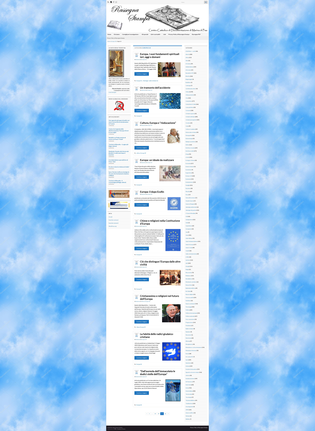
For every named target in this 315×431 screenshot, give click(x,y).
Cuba (187, 126)
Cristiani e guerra (190, 113)
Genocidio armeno (190, 197)
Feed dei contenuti (113, 220)
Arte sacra (188, 70)
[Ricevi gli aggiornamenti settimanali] (116, 2)
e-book (187, 157)
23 (155, 413)
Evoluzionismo (189, 182)
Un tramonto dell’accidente (155, 87)
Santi (187, 360)
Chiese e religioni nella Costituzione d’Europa (160, 222)
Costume (188, 110)
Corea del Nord (189, 107)
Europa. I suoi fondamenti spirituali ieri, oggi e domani (159, 55)
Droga (187, 154)
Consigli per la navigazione (130, 34)
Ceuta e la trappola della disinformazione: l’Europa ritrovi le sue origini (119, 130)
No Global (188, 291)
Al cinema (188, 63)
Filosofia (188, 191)
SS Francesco (189, 381)
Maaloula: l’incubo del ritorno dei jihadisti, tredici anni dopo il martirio (119, 153)
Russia (187, 353)
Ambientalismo (189, 67)
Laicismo (188, 260)
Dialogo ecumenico (190, 141)
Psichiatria (188, 325)
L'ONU (187, 257)
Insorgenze (188, 229)
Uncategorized (189, 406)
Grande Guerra (189, 201)
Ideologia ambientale (191, 207)
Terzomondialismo (190, 400)
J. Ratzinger (145, 80)
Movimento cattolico (191, 282)
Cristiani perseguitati (191, 120)
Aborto (187, 54)
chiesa (138, 327)
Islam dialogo (189, 238)
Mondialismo (189, 278)
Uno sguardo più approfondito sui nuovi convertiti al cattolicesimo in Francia (119, 122)
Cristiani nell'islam (190, 116)
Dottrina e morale (190, 148)
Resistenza (188, 338)
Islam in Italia (189, 247)
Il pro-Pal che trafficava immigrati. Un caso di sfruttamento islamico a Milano (119, 173)
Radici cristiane (189, 328)
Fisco (187, 194)
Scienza (187, 366)
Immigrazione (189, 219)
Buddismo (188, 82)
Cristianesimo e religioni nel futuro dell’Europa (159, 297)
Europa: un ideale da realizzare (157, 159)
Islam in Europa (189, 244)
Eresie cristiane (190, 166)
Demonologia (189, 138)
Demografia (189, 135)
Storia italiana (189, 391)
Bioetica (188, 76)
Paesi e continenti (190, 303)
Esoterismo (188, 169)
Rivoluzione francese (191, 350)
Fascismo (188, 188)
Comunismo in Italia (191, 104)
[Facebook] (113, 2)
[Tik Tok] (111, 2)
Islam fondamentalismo (191, 241)
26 (165, 413)
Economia (188, 163)
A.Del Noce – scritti (191, 51)
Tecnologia (188, 397)
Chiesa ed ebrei (190, 95)
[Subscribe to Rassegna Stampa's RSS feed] (108, 2)
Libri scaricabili (155, 34)
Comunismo (189, 101)
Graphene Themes (121, 429)
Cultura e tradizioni (190, 129)
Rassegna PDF (196, 34)
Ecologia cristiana (190, 160)
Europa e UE (113, 41)
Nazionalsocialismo (190, 288)
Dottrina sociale (190, 151)
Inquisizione (189, 225)
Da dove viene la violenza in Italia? (119, 167)
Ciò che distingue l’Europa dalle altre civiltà (160, 263)
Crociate (188, 123)
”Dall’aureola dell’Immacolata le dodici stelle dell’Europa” (157, 373)
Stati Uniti (188, 384)
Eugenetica (188, 172)
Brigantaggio (189, 79)
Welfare (188, 419)
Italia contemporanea (191, 254)
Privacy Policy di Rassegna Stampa (178, 34)
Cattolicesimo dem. (190, 88)
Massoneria (189, 272)
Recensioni (188, 335)
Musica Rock (189, 285)
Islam (187, 235)
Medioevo (188, 275)
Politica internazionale (191, 313)
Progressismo (189, 322)
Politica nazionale (190, 316)
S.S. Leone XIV (189, 356)
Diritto (187, 144)
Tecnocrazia (189, 394)
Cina (187, 98)
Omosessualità (189, 297)
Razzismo (188, 331)
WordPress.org (112, 226)
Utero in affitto (189, 413)
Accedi (110, 217)
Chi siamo (117, 34)
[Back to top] (311, 427)
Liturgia (187, 266)
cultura (138, 153)
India (187, 222)
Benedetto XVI (190, 73)
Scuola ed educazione (191, 369)
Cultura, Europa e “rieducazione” (158, 122)
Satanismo (188, 363)
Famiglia (188, 185)
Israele (187, 250)
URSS (187, 409)
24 (158, 413)
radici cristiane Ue (153, 80)
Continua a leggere (141, 74)
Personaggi (188, 307)
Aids (187, 60)
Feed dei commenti (113, 223)
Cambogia (188, 85)
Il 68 (187, 216)
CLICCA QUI (112, 92)
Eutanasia (188, 179)
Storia (187, 388)
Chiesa (142, 301)
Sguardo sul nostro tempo (192, 372)
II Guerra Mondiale (190, 213)
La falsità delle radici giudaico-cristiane (157, 335)
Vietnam (188, 416)
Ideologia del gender (191, 210)
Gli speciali (145, 34)
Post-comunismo (190, 319)
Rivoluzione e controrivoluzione (194, 347)
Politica (187, 310)
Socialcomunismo (190, 378)
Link (164, 34)
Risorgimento (189, 344)
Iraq (187, 232)
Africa (187, 57)
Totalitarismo (189, 403)
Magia (187, 269)
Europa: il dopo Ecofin (152, 191)
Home (109, 34)
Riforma (188, 341)
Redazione (138, 59)
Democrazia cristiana (191, 132)
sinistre (187, 375)
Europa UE (139, 80)
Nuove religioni (189, 294)
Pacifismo (188, 300)
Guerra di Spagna (190, 204)
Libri (187, 263)
